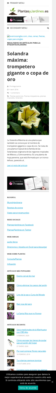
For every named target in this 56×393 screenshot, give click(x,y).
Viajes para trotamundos (18, 212)
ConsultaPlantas (14, 259)
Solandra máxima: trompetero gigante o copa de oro (28, 66)
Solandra (19, 98)
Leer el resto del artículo (17, 165)
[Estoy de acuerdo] (52, 381)
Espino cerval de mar (26, 276)
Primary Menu (17, 3)
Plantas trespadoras (31, 96)
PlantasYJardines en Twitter (19, 229)
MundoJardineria (14, 202)
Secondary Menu (18, 28)
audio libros (12, 242)
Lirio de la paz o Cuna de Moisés (31, 294)
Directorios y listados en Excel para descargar (27, 247)
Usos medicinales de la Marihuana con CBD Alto (32, 331)
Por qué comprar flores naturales (31, 351)
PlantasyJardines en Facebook (20, 224)
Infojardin (11, 264)
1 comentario (15, 93)
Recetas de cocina (15, 207)
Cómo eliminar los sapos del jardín (32, 285)
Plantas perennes (16, 96)
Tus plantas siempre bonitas (29, 360)
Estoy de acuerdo (28, 388)
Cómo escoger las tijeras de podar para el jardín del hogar (31, 341)
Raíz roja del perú (24, 304)
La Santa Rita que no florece (29, 313)
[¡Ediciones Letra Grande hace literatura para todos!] (28, 21)
